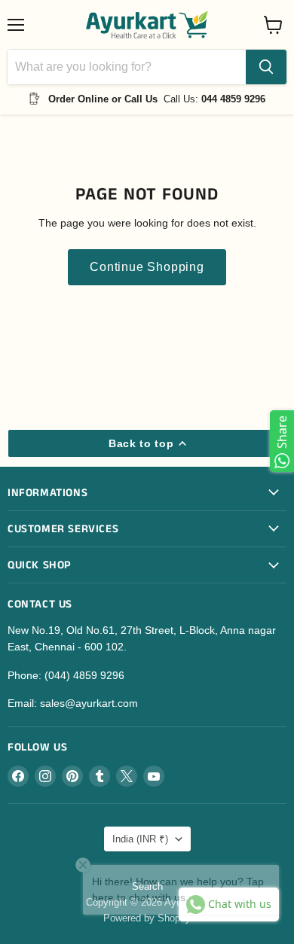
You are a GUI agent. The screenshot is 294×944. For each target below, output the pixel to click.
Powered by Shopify (147, 918)
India (140, 839)
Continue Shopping (147, 266)
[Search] (266, 67)
